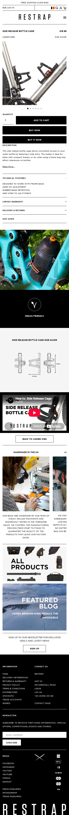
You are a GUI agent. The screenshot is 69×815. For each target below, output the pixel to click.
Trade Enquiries (12, 796)
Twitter (7, 770)
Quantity (8, 114)
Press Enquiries (12, 789)
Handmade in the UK (26, 452)
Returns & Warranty (14, 681)
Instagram (8, 767)
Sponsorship (10, 792)
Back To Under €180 (34, 439)
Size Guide (60, 37)
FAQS (5, 674)
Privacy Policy (11, 685)
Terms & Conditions (14, 688)
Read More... (9, 166)
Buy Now (34, 130)
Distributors (10, 692)
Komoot (7, 781)
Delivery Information (15, 677)
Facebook (8, 763)
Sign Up (34, 648)
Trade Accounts (12, 699)
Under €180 (9, 37)
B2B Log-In (8, 7)
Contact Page (42, 703)
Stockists (8, 696)
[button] (27, 108)
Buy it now (35, 139)
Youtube (7, 774)
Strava (6, 778)
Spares (6, 703)
